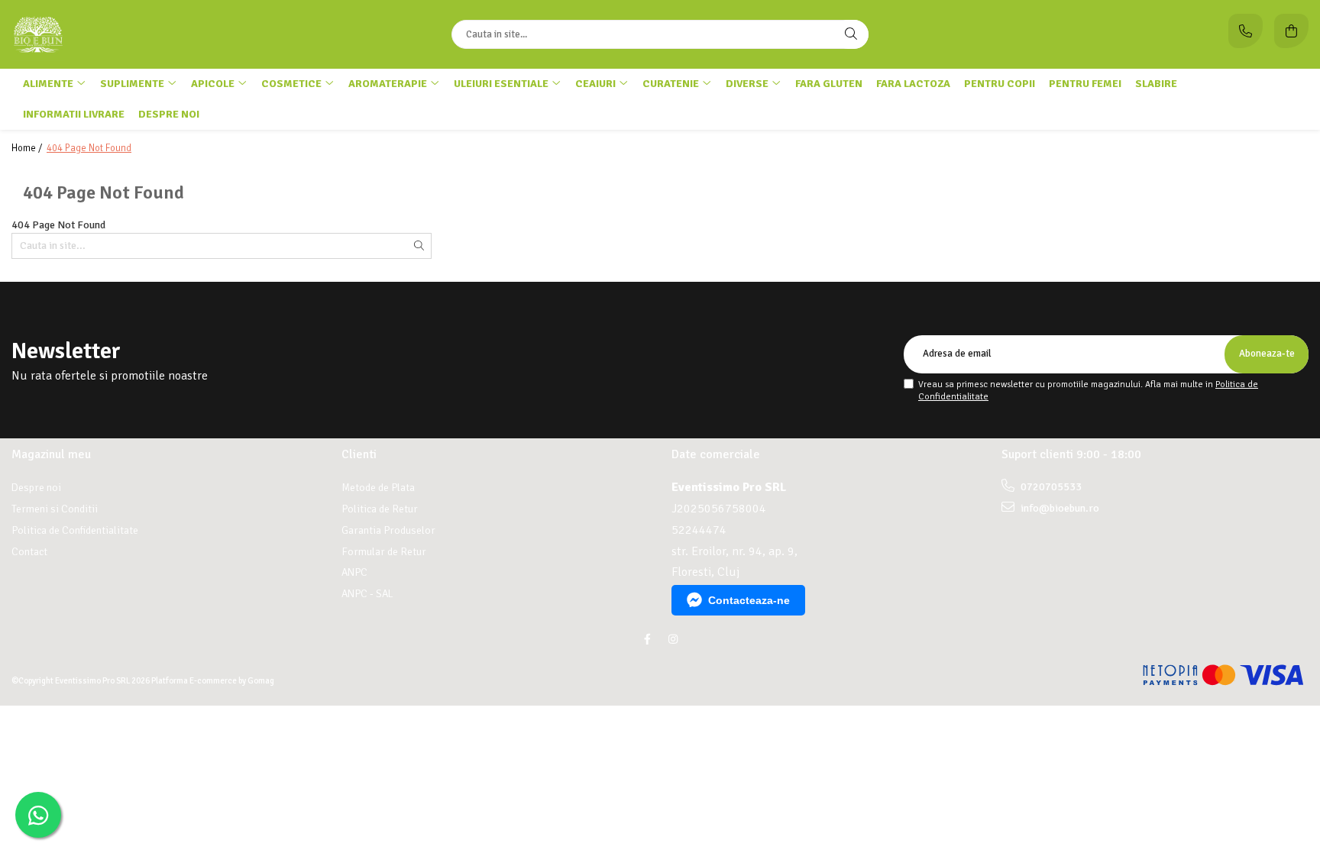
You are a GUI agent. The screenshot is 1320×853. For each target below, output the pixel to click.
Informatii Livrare (74, 114)
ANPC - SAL (367, 593)
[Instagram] (673, 639)
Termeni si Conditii (54, 508)
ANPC (354, 572)
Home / (27, 148)
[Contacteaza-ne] (1245, 31)
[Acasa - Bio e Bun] (106, 34)
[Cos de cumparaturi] (1291, 31)
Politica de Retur (379, 508)
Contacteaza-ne (749, 600)
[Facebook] (647, 639)
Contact (29, 551)
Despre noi (168, 114)
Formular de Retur (383, 551)
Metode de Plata (378, 487)
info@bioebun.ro (1058, 508)
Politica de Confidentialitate (74, 530)
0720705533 (1050, 486)
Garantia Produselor (388, 530)
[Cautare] (851, 34)
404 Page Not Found (89, 148)
